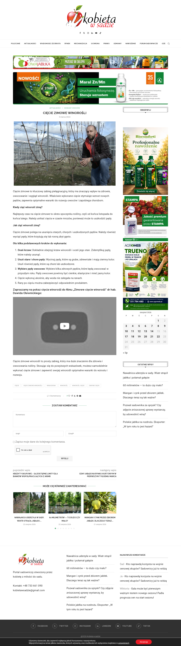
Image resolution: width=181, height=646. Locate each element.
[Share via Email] (80, 396)
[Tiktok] (100, 33)
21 (151, 336)
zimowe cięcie (94, 385)
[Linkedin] (92, 33)
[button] (16, 510)
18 (132, 336)
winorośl (64, 385)
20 (145, 336)
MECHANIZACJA (80, 43)
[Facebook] (80, 33)
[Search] (168, 43)
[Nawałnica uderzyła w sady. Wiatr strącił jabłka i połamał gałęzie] (29, 503)
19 (139, 336)
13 (145, 331)
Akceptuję (144, 642)
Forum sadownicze (149, 43)
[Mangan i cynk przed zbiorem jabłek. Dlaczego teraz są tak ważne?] (100, 503)
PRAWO (106, 43)
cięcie (17, 385)
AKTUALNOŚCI (30, 43)
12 (139, 331)
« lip (125, 352)
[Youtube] (96, 33)
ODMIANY (118, 43)
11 (132, 331)
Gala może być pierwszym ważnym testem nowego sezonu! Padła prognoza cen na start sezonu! (142, 593)
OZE (163, 43)
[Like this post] (69, 396)
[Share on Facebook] (72, 396)
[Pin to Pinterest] (77, 396)
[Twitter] (84, 33)
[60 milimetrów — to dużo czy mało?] (64, 503)
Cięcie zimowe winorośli (32, 385)
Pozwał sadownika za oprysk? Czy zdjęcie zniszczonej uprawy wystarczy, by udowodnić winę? (144, 410)
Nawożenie (130, 43)
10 (126, 331)
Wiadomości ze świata (50, 43)
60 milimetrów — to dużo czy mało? (143, 385)
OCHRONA (95, 43)
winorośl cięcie (78, 385)
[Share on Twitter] (75, 396)
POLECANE (15, 43)
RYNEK (67, 43)
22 (158, 336)
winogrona (51, 385)
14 (151, 331)
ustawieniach (123, 643)
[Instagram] (88, 33)
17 (126, 336)
